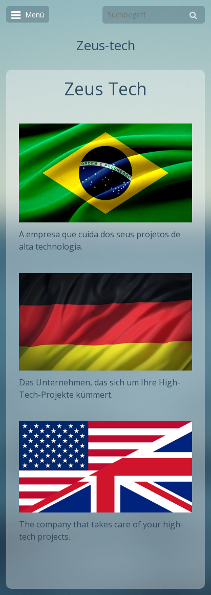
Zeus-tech (105, 45)
